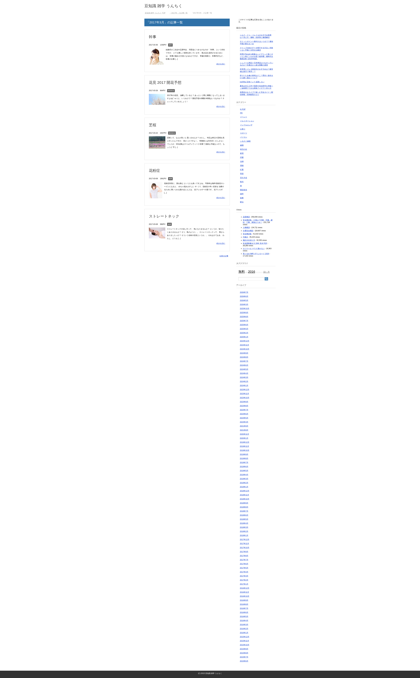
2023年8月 (244, 406)
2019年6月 (244, 467)
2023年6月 (244, 414)
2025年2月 (244, 333)
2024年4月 (244, 373)
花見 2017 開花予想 (165, 82)
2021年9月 (244, 426)
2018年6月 (244, 515)
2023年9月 (244, 402)
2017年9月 (244, 552)
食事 (242, 198)
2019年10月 (244, 450)
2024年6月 (244, 365)
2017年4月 (244, 572)
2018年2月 (244, 531)
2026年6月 (244, 296)
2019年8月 (244, 458)
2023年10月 (244, 398)
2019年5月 (244, 471)
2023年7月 (244, 410)
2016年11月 (244, 592)
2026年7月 (244, 292)
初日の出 (243, 149)
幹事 (152, 37)
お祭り (242, 129)
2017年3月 (244, 576)
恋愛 (242, 157)
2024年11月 (244, 345)
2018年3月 (244, 527)
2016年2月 (244, 629)
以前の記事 (224, 256)
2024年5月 (244, 369)
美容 (242, 174)
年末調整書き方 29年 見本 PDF (255, 243)
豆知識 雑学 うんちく (163, 6)
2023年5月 (244, 418)
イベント (243, 117)
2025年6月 (244, 325)
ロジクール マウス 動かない (254, 248)
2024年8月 (244, 357)
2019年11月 (244, 446)
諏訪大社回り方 (249, 240)
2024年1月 (244, 385)
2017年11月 (244, 544)
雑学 (170, 45)
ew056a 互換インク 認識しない (252, 82)
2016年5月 (244, 616)
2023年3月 (244, 422)
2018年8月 (244, 507)
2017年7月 (244, 560)
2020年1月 (244, 438)
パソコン (243, 137)
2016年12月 (244, 588)
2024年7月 (244, 361)
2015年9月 (244, 649)
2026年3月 (244, 304)
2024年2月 (244, 381)
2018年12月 (244, 491)
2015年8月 (244, 653)
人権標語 (246, 227)
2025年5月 (244, 329)
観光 (242, 182)
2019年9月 (244, 454)
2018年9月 (244, 503)
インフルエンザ (246, 125)
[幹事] (156, 63)
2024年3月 (244, 377)
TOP (156, 13)
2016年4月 (244, 620)
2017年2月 (244, 580)
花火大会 (243, 178)
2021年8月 (244, 430)
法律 (242, 161)
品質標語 (246, 217)
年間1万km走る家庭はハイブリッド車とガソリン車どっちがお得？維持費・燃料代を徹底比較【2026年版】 (256, 56)
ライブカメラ (259, 272)
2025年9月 (244, 313)
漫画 (242, 165)
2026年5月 (244, 300)
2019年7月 (244, 462)
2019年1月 (244, 487)
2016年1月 (244, 633)
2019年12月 (244, 442)
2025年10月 (244, 308)
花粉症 (154, 170)
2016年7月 (244, 608)
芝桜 (152, 125)
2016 (251, 271)
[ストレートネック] (157, 237)
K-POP (243, 109)
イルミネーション (247, 121)
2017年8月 (244, 556)
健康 (170, 178)
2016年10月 (244, 596)
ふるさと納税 (245, 141)
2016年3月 (244, 625)
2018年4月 (244, 523)
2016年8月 (244, 604)
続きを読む (220, 64)
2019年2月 (244, 483)
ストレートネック (164, 216)
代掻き (245, 237)
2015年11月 (244, 641)
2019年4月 (244, 475)
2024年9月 (244, 353)
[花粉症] (155, 197)
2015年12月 (244, 637)
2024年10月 (244, 349)
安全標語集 (247, 234)
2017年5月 (244, 568)
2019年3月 (244, 479)
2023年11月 (244, 394)
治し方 (266, 272)
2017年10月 (244, 548)
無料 (241, 271)
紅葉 (242, 170)
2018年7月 (244, 511)
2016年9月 (244, 600)
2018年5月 (244, 519)
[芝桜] (157, 147)
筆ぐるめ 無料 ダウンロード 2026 (256, 254)
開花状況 (171, 90)
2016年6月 (244, 612)
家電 (242, 153)
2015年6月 (244, 661)
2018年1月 (244, 535)
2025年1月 (244, 337)
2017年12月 (244, 539)
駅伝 (242, 202)
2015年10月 (244, 645)
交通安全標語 (248, 231)
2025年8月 (244, 317)
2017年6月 (244, 564)
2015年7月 (244, 657)
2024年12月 (244, 341)
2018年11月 (244, 495)
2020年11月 (244, 434)
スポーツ (243, 133)
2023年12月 (244, 390)
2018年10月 (244, 499)
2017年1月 (244, 584)
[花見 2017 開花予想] (157, 103)
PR (241, 113)
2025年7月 (244, 321)
